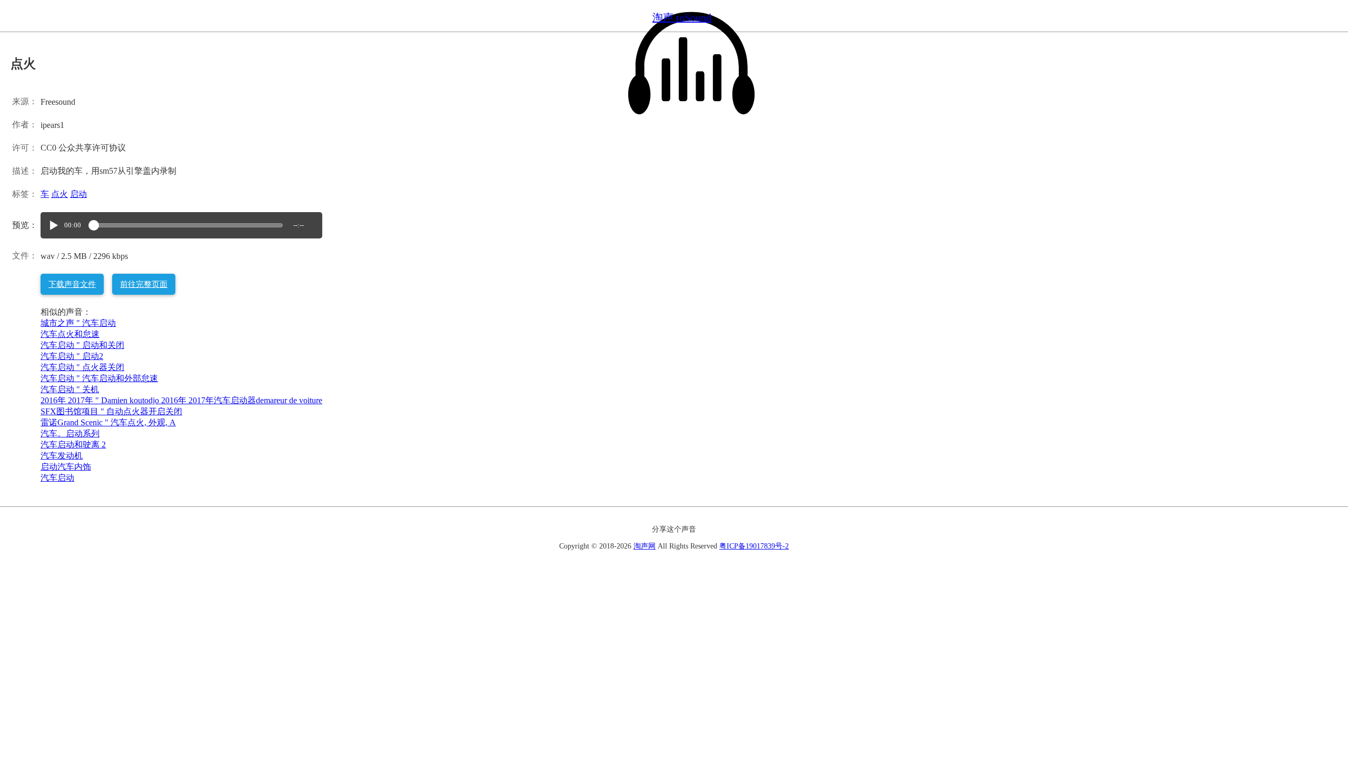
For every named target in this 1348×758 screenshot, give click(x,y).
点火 (59, 194)
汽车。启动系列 (70, 433)
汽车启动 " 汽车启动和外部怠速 (99, 378)
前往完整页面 (143, 284)
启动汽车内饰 (66, 466)
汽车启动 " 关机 (70, 389)
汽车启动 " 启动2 (72, 356)
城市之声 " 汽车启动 (78, 322)
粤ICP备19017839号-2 (754, 546)
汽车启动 (57, 477)
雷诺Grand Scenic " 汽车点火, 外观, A (108, 422)
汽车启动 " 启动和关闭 (82, 345)
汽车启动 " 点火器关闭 (82, 367)
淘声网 (644, 546)
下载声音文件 (72, 284)
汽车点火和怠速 (70, 334)
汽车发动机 (62, 455)
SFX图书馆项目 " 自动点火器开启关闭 (111, 411)
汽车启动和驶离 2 (73, 444)
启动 (78, 194)
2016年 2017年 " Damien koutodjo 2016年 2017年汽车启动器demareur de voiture (181, 400)
